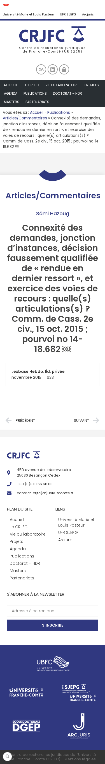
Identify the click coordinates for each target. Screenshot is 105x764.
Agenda (10, 93)
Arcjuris (88, 14)
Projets (92, 85)
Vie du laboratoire (61, 85)
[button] (7, 756)
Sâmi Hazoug (52, 213)
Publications (35, 93)
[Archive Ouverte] (41, 69)
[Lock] (64, 69)
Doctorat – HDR (67, 93)
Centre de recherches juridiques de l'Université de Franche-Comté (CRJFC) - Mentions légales (52, 757)
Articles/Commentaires (25, 118)
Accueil (11, 85)
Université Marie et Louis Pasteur (28, 14)
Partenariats (37, 101)
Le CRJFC (31, 85)
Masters (11, 101)
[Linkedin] (53, 69)
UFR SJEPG (68, 14)
